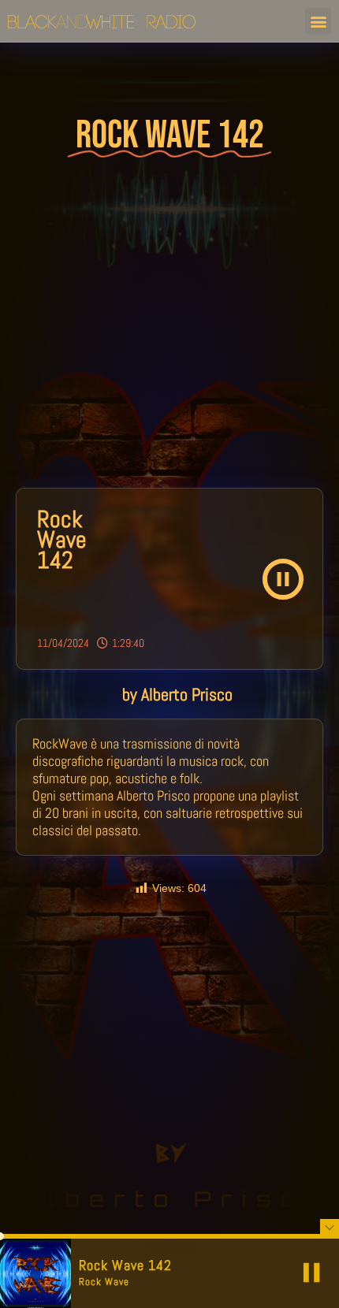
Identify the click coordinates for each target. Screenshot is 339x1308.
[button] (318, 21)
